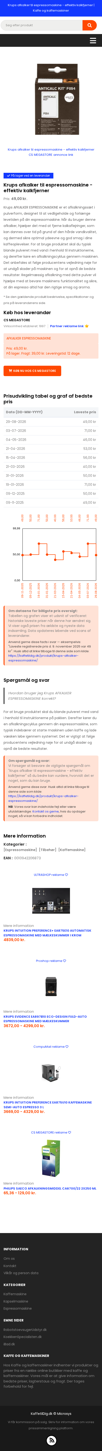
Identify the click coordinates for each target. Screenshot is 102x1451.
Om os (9, 1258)
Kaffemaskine (15, 1294)
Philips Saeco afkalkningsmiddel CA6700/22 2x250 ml (50, 1188)
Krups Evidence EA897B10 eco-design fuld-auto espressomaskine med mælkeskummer (45, 1019)
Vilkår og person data (21, 1273)
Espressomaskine (18, 1308)
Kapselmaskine (16, 1301)
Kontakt (10, 1266)
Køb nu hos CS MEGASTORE (34, 371)
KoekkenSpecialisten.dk (23, 1336)
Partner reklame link (67, 326)
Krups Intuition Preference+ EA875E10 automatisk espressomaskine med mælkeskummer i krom (47, 933)
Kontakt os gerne (45, 811)
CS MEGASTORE (17, 320)
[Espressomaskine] (20, 849)
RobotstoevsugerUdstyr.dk (25, 1329)
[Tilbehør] (47, 849)
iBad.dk (9, 1344)
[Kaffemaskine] (72, 849)
